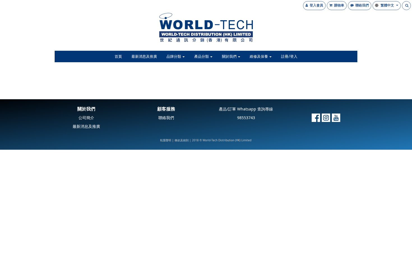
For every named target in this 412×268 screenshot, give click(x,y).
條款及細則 (182, 140)
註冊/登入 (289, 56)
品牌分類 (174, 56)
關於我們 (229, 56)
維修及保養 (259, 56)
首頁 (118, 56)
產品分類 (202, 56)
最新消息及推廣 (144, 56)
